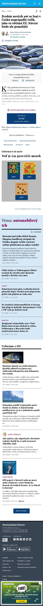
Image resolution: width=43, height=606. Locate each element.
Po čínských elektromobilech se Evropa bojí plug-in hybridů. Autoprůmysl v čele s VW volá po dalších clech (21, 307)
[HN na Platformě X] (14, 539)
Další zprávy (21, 511)
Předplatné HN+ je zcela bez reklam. (31, 209)
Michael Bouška (25, 32)
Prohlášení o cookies (23, 561)
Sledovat (15, 80)
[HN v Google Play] (10, 549)
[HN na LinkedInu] (24, 539)
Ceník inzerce (7, 570)
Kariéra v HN (7, 567)
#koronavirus (8, 145)
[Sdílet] (36, 11)
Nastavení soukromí (23, 564)
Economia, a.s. (15, 528)
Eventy (5, 579)
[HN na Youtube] (30, 539)
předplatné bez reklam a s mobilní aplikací (26, 127)
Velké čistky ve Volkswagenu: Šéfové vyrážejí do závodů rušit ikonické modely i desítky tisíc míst (19, 273)
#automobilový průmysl (28, 141)
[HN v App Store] (24, 549)
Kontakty (5, 558)
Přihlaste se (30, 135)
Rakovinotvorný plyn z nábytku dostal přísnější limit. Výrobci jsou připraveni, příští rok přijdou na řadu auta (21, 291)
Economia (6, 564)
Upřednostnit (29, 80)
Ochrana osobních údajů (25, 558)
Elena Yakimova (14, 434)
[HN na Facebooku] (18, 539)
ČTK (37, 67)
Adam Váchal (14, 32)
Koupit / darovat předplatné (11, 576)
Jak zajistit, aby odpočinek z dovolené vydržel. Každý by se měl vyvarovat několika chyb (21, 441)
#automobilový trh (10, 141)
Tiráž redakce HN (8, 561)
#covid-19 (19, 145)
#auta (28, 145)
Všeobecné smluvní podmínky (26, 567)
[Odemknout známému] (40, 11)
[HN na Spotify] (27, 539)
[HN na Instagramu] (21, 539)
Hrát (14, 177)
